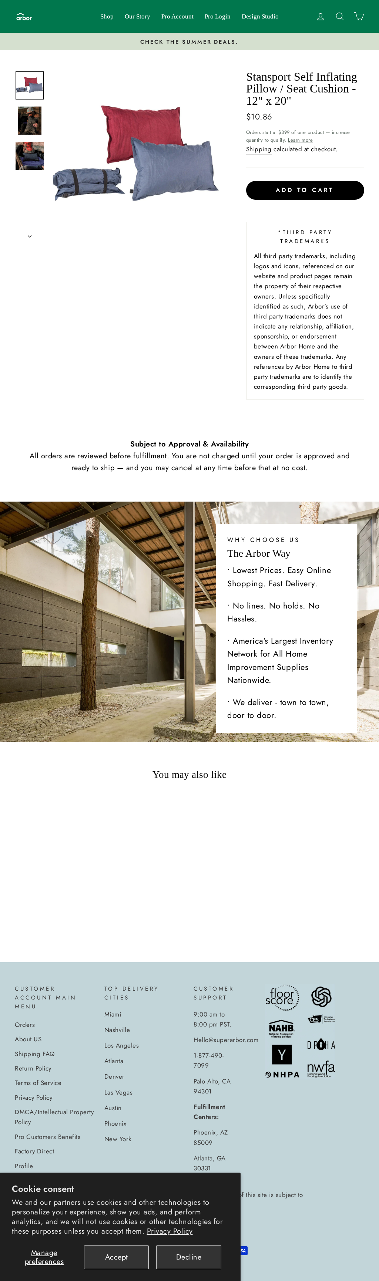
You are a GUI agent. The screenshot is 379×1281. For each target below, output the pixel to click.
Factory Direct (34, 1151)
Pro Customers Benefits (47, 1136)
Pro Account (177, 16)
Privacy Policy (170, 1231)
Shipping (259, 149)
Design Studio (260, 16)
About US (28, 1039)
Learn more (300, 140)
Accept (116, 1257)
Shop (107, 16)
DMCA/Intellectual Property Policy (54, 1117)
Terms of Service (38, 1082)
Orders (25, 1024)
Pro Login (218, 16)
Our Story (137, 16)
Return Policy (33, 1068)
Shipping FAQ (34, 1053)
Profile (24, 1166)
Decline (189, 1257)
